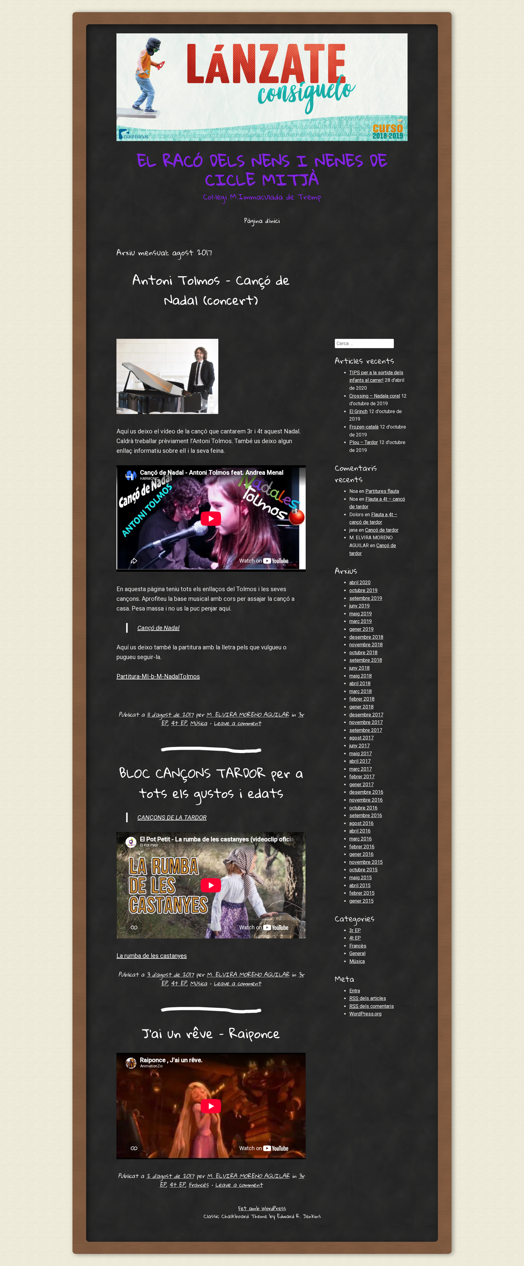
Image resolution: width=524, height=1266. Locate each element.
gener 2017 (361, 784)
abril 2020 (360, 582)
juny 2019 (359, 606)
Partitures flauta (382, 491)
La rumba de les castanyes (151, 955)
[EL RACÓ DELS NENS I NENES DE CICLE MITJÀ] (262, 87)
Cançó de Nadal (158, 627)
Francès (199, 1184)
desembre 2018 (366, 637)
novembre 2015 (366, 862)
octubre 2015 (363, 870)
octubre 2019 (363, 590)
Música (198, 723)
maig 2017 (360, 753)
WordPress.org (365, 1014)
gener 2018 (361, 707)
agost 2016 (361, 823)
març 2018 (360, 691)
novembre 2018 (366, 645)
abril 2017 (360, 761)
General (357, 953)
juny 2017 (359, 746)
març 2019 (360, 621)
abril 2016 (360, 831)
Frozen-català (363, 427)
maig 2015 (360, 877)
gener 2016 (361, 854)
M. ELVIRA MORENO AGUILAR (248, 714)
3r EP (355, 930)
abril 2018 (360, 683)
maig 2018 (360, 676)
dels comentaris (371, 1006)
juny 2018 (359, 668)
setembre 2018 (365, 660)
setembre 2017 (365, 730)
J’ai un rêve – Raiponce (211, 1033)
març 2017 (360, 769)
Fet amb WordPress (262, 1208)
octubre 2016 (363, 808)
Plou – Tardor (363, 442)
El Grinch (358, 411)
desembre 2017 (366, 715)
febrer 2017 (362, 776)
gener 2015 (361, 901)
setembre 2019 (365, 598)
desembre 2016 (366, 792)
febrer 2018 (362, 699)
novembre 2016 (366, 800)
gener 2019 (361, 629)
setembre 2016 (365, 815)
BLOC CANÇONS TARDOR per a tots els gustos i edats (211, 782)
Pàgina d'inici (262, 220)
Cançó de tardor (381, 530)
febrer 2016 (362, 847)
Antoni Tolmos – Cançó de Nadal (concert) (211, 289)
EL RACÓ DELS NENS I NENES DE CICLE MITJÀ (262, 170)
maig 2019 (360, 614)
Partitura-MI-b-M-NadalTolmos (158, 676)
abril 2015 (360, 885)
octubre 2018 (363, 652)
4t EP (178, 723)
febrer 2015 (362, 893)
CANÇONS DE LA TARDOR (172, 817)
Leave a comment (237, 723)
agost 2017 (361, 738)
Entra (354, 991)
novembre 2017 (366, 722)
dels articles (367, 998)
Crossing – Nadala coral (374, 396)
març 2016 (360, 839)
